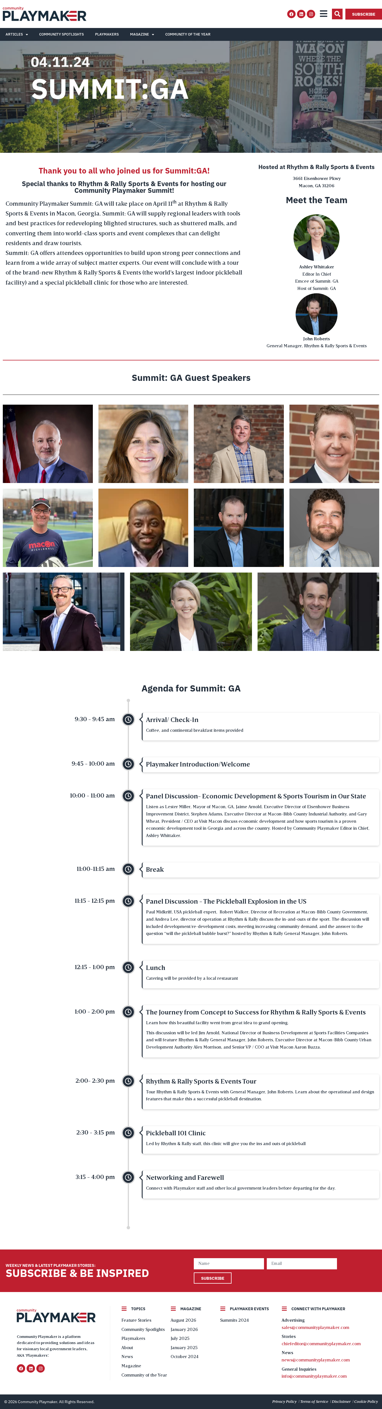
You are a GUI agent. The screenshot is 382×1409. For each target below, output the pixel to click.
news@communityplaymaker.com (316, 1360)
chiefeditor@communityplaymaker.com (321, 1344)
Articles (14, 34)
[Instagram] (311, 14)
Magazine (139, 34)
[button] (337, 14)
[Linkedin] (301, 14)
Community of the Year (188, 34)
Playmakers (107, 34)
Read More (47, 461)
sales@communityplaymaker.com (315, 1328)
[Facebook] (291, 14)
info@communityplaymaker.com (314, 1376)
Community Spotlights (61, 34)
